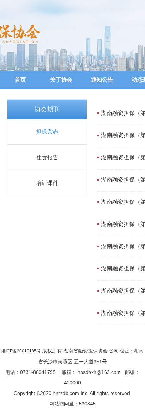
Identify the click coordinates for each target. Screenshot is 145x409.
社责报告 (47, 157)
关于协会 (61, 80)
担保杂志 (47, 132)
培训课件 (47, 183)
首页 (20, 80)
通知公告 (102, 80)
